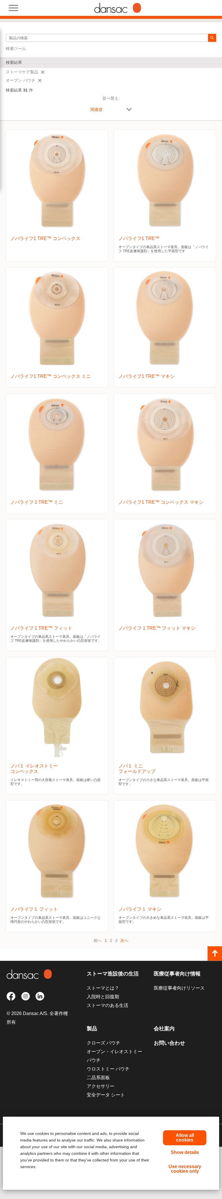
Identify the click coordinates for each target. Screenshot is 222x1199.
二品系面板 (98, 1077)
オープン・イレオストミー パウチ (114, 1056)
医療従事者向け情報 (177, 974)
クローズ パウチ (103, 1042)
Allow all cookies (185, 1137)
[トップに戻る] (215, 953)
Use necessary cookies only (185, 1169)
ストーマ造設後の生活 (113, 974)
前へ (98, 940)
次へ (124, 940)
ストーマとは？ (103, 988)
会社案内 (164, 1028)
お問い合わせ (169, 1043)
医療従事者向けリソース (179, 988)
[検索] (212, 38)
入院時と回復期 (103, 996)
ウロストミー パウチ (108, 1068)
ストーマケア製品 (22, 72)
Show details (185, 1152)
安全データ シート (106, 1094)
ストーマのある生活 (107, 1005)
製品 (92, 1028)
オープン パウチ (20, 80)
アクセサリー (100, 1086)
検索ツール (16, 48)
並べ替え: (111, 98)
